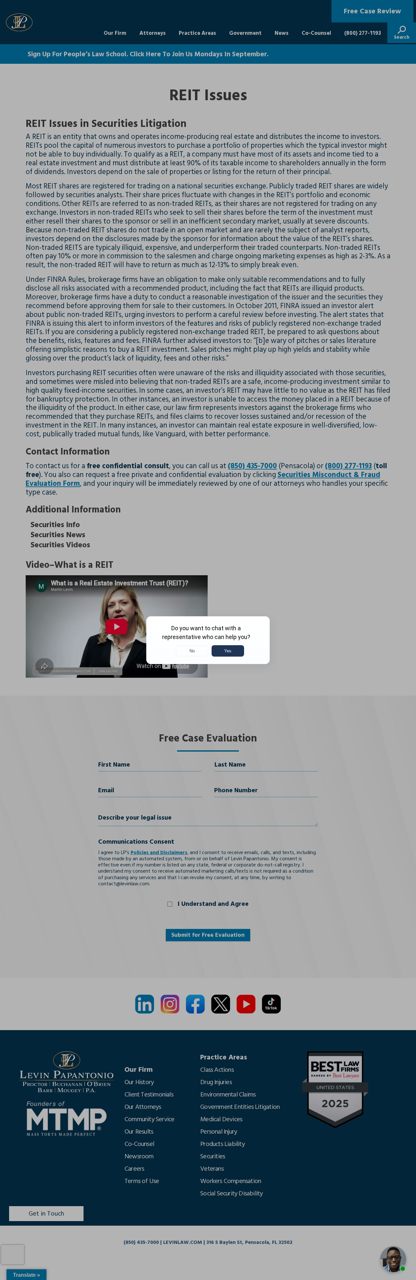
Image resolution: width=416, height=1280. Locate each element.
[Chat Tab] (208, 640)
